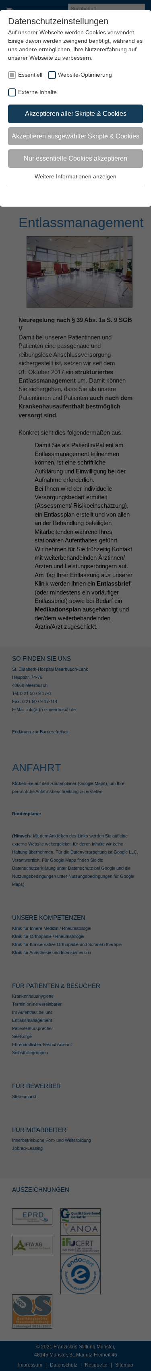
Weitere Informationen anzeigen (75, 176)
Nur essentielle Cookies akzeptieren (75, 158)
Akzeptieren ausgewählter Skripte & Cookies (75, 136)
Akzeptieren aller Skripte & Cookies (75, 113)
